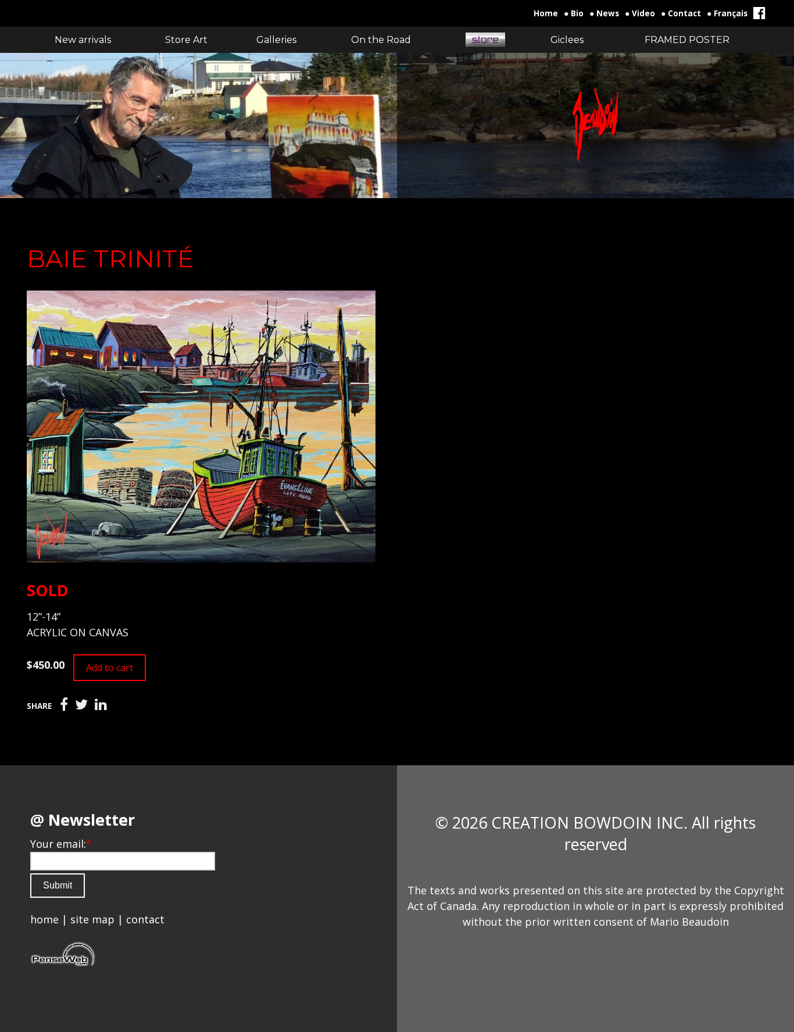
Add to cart (109, 667)
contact (145, 919)
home (44, 919)
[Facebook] (64, 705)
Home (546, 13)
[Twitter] (81, 705)
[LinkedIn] (100, 705)
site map (92, 919)
